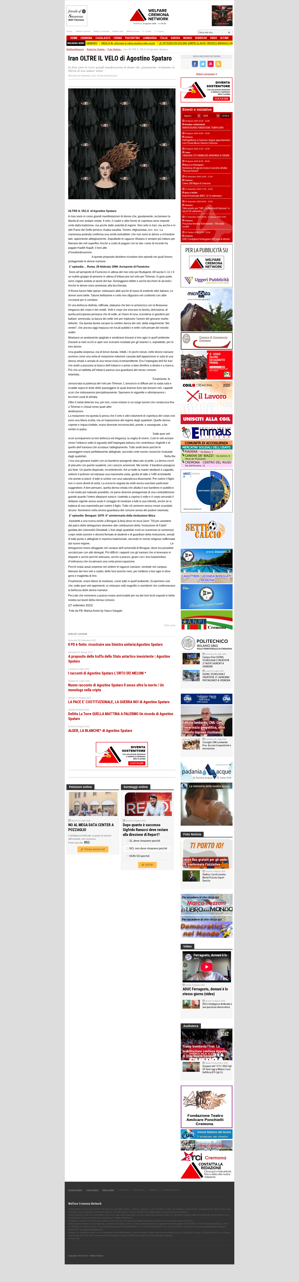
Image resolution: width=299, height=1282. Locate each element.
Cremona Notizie (75, 1190)
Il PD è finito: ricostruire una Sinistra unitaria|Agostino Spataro (115, 644)
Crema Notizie (92, 1190)
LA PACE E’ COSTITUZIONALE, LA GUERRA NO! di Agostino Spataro (119, 702)
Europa (175, 38)
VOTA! (148, 864)
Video (213, 38)
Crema (118, 38)
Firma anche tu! (94, 849)
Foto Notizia (192, 834)
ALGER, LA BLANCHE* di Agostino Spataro (100, 730)
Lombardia (150, 38)
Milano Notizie (108, 1190)
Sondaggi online (136, 787)
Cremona (86, 38)
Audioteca (190, 1026)
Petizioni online (80, 787)
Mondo (187, 38)
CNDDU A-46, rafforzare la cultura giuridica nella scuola (94, 43)
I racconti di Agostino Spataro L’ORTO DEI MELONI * (107, 673)
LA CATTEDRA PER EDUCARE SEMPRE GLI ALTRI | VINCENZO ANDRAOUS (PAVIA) (164, 43)
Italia (164, 38)
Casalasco (103, 38)
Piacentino (132, 38)
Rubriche (201, 38)
